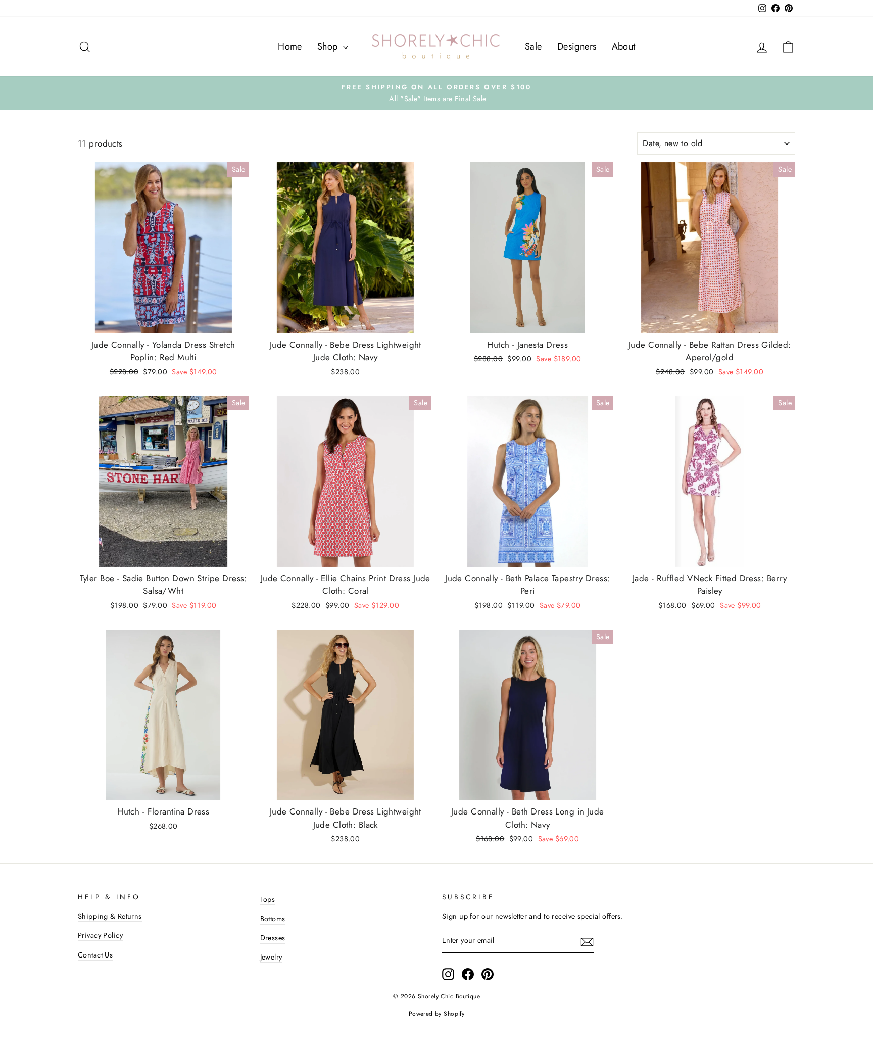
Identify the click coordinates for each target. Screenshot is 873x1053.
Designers (577, 46)
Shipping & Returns (110, 916)
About (624, 46)
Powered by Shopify (437, 1013)
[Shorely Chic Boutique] (436, 46)
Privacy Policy (100, 935)
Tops (267, 899)
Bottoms (272, 919)
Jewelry (271, 957)
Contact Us (95, 955)
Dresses (272, 938)
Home (290, 46)
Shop (329, 46)
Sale (533, 46)
